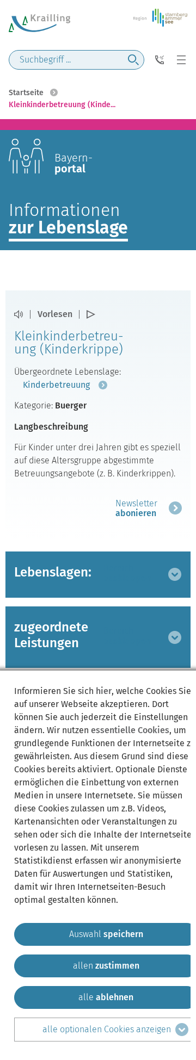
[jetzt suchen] (133, 60)
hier (104, 691)
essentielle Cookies (130, 730)
